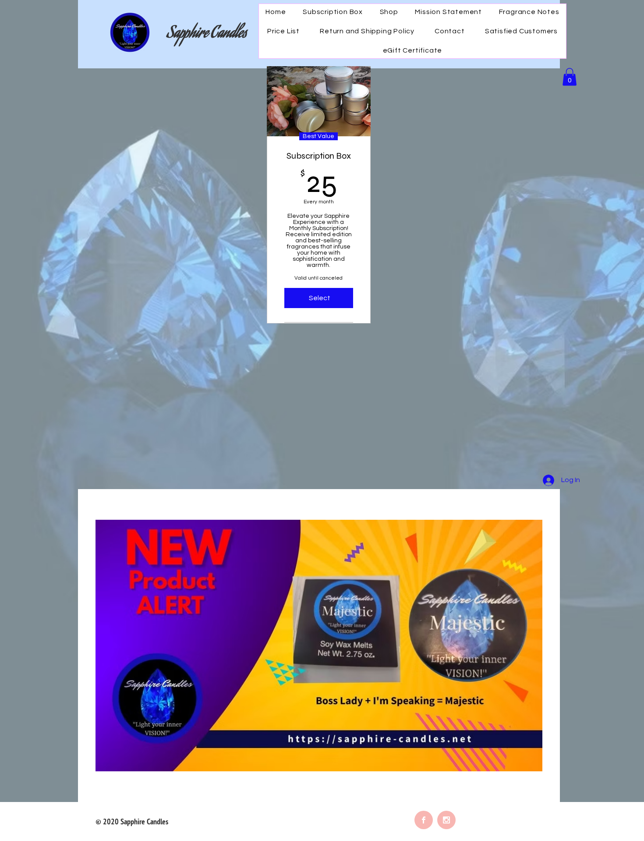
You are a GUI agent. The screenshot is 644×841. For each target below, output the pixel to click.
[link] (569, 77)
